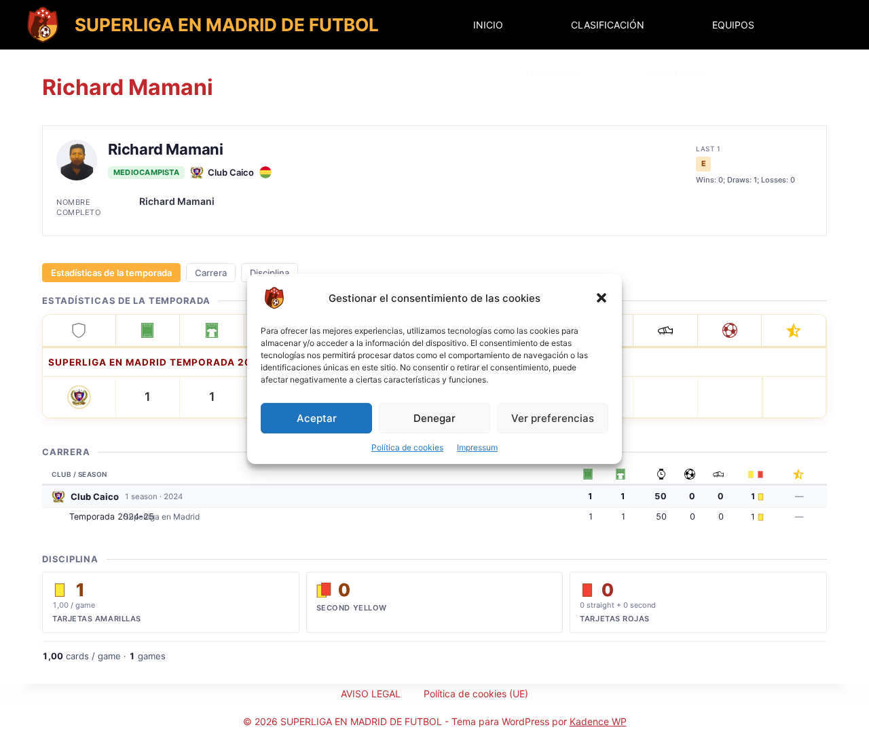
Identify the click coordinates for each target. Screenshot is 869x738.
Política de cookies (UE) (476, 693)
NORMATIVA (675, 73)
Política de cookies (407, 447)
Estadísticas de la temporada (111, 272)
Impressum (477, 447)
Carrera (211, 272)
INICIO (488, 25)
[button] (601, 298)
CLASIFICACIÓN (607, 25)
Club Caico (231, 172)
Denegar (434, 418)
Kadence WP (598, 721)
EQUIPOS (733, 25)
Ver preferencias (552, 418)
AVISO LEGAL (371, 693)
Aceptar (317, 418)
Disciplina (269, 272)
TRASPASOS (552, 73)
